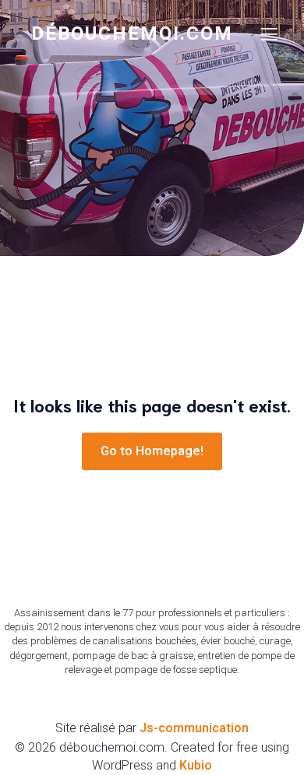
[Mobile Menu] (269, 33)
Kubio (195, 765)
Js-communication (194, 728)
